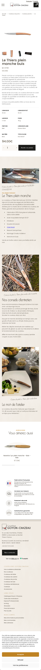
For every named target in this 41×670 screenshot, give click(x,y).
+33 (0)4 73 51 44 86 (8, 546)
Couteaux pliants (27, 14)
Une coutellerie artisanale (12, 569)
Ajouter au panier (27, 148)
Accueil (4, 14)
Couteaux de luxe (9, 582)
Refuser (20, 660)
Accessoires (8, 589)
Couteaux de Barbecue (11, 584)
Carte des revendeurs (11, 598)
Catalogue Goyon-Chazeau (13, 596)
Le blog (6, 603)
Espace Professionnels (11, 601)
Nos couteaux (8, 572)
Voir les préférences (20, 665)
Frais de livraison (9, 608)
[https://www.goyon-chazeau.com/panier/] (36, 5)
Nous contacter (9, 552)
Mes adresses (8, 623)
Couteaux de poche (14, 14)
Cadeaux (7, 587)
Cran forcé (11, 227)
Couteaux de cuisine (10, 577)
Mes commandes (9, 620)
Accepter (20, 654)
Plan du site (7, 611)
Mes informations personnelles (14, 618)
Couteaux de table (10, 574)
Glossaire (7, 606)
